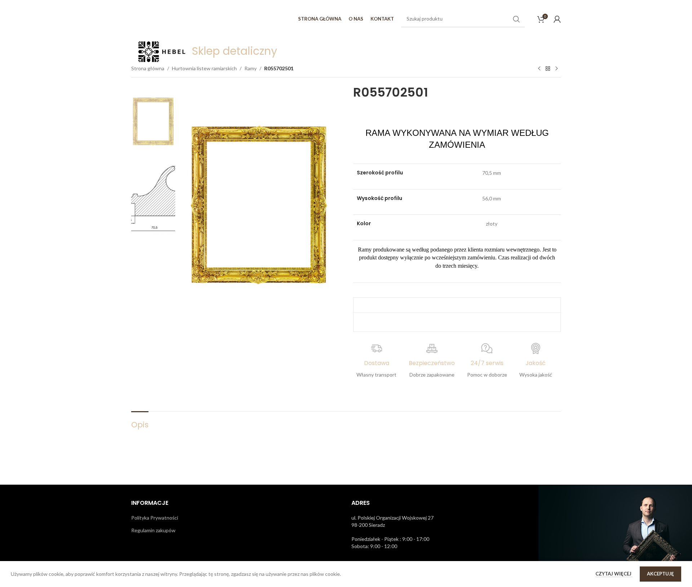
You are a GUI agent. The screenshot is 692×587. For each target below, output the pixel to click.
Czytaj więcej (614, 574)
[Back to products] (548, 69)
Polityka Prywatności (154, 518)
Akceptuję (660, 574)
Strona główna (147, 68)
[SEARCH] (516, 19)
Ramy (250, 68)
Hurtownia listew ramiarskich (204, 68)
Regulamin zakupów (153, 530)
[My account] (557, 19)
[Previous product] (539, 69)
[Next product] (556, 69)
